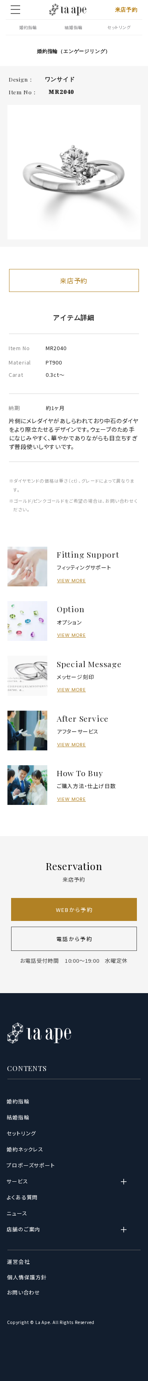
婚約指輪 (28, 27)
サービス (17, 1181)
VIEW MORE (71, 580)
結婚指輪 (73, 27)
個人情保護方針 (27, 1277)
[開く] (128, 1181)
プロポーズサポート (31, 1165)
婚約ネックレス (25, 1149)
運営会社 (18, 1261)
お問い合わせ (23, 1292)
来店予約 (126, 9)
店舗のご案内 (23, 1229)
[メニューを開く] (15, 9)
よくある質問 (22, 1197)
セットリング (119, 27)
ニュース (17, 1213)
